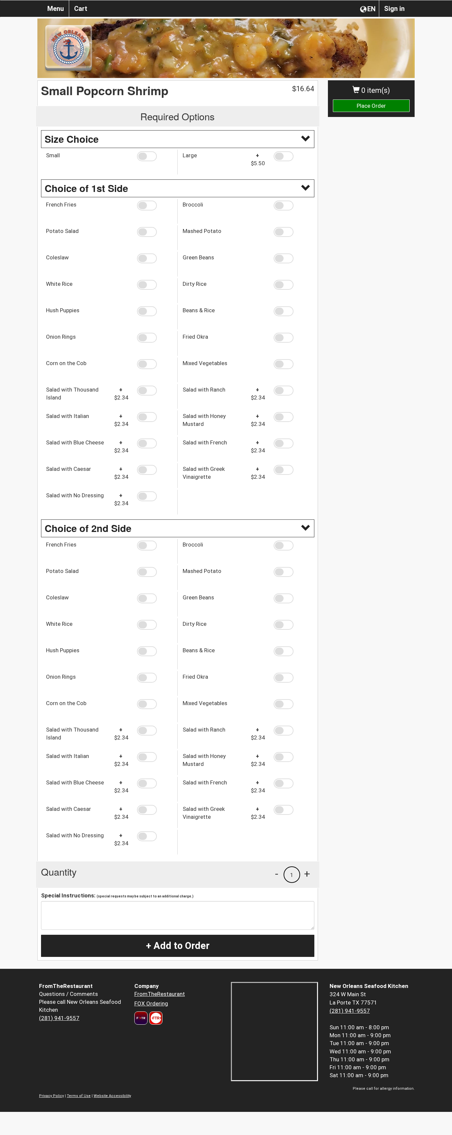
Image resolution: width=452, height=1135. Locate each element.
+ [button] (307, 873)
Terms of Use (79, 1096)
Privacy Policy (51, 1096)
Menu (55, 9)
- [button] (276, 873)
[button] (154, 156)
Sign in (394, 9)
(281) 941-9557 (59, 1018)
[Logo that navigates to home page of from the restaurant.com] (141, 1018)
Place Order (371, 105)
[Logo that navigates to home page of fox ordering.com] (155, 1018)
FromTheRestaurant (159, 994)
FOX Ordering (151, 1003)
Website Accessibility (112, 1096)
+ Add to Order (177, 945)
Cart (80, 9)
